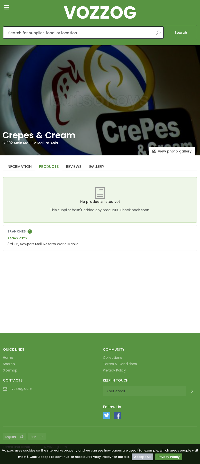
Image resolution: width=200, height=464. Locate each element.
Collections (112, 357)
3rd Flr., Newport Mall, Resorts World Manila (43, 244)
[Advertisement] (100, 291)
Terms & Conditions (120, 364)
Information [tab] (19, 166)
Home (8, 357)
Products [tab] (49, 166)
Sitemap (10, 370)
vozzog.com (21, 388)
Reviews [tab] (73, 166)
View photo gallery (174, 151)
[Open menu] (6, 7)
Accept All (142, 456)
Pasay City (18, 238)
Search (181, 32)
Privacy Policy (169, 456)
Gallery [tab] (96, 166)
